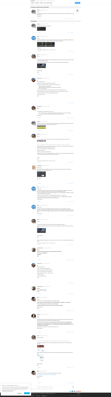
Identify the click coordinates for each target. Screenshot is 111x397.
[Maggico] (33, 316)
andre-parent (39, 78)
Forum (32, 2)
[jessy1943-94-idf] (33, 249)
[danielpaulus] (33, 108)
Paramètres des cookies (19, 393)
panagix (38, 10)
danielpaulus (39, 106)
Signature (39, 18)
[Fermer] (30, 384)
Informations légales (41, 393)
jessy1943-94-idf (40, 286)
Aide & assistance (48, 2)
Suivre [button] (65, 18)
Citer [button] (70, 18)
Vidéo (34, 5)
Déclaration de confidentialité (49, 393)
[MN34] (33, 299)
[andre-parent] (33, 80)
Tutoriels (37, 2)
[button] (73, 18)
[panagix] (33, 12)
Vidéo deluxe (38, 5)
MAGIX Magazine (44, 395)
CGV (54, 393)
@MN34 (38, 317)
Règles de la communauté (34, 393)
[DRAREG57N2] (33, 167)
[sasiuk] (33, 56)
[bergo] (33, 38)
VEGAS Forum (38, 395)
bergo (38, 36)
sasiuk (38, 54)
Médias (41, 2)
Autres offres (33, 395)
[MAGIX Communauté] (32, 0)
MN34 (38, 297)
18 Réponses (77, 11)
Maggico (38, 314)
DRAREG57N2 (39, 165)
